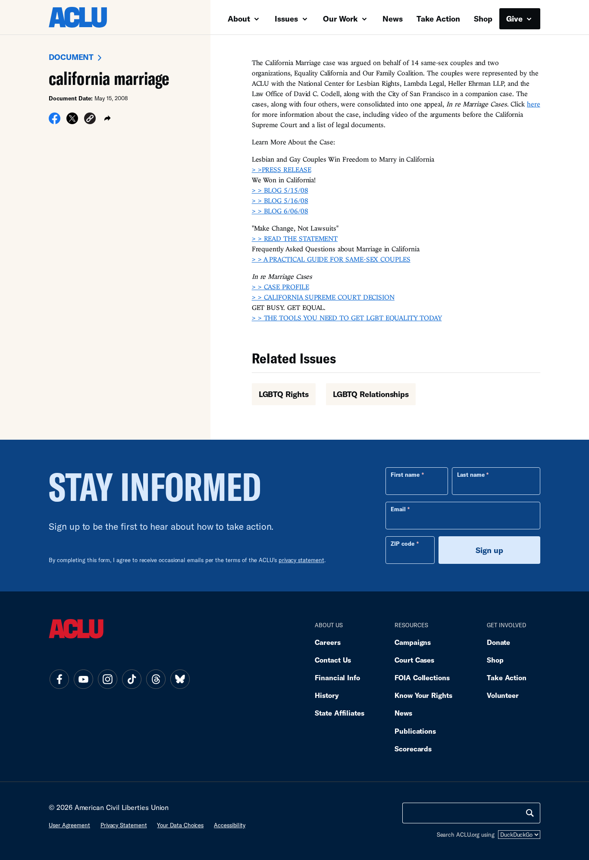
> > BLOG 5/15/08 (280, 190)
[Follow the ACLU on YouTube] (83, 679)
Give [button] (515, 18)
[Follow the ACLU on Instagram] (107, 679)
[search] (530, 813)
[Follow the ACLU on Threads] (155, 679)
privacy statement (301, 560)
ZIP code (402, 543)
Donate (498, 642)
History (326, 695)
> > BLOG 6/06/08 (280, 210)
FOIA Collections (422, 677)
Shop (483, 18)
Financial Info (337, 677)
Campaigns (413, 642)
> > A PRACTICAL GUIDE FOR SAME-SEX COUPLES (331, 259)
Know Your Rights (423, 695)
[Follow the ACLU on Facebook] (59, 679)
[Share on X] (72, 121)
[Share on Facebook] (54, 121)
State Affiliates (339, 713)
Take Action (438, 18)
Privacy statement (123, 825)
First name (405, 474)
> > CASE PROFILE (280, 286)
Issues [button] (287, 18)
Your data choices (180, 825)
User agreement (69, 825)
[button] (90, 120)
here (533, 104)
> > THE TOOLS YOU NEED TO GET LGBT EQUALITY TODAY (347, 317)
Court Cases (414, 660)
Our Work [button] (341, 18)
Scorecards (413, 748)
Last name (471, 474)
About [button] (240, 18)
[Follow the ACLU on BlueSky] (179, 679)
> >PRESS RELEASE (281, 169)
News (392, 18)
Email (398, 509)
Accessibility (229, 825)
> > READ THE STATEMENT (295, 238)
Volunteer (503, 695)
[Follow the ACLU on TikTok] (131, 679)
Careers (327, 642)
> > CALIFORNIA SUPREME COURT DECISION (323, 297)
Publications (415, 731)
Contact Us (333, 660)
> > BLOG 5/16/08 (280, 200)
